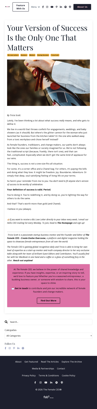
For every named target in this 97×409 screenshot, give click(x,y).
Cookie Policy (68, 375)
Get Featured (31, 361)
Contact (61, 368)
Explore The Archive (72, 361)
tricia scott (55, 55)
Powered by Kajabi (48, 403)
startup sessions (42, 55)
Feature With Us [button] (20, 7)
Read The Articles (50, 361)
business (24, 55)
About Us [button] (82, 6)
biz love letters (13, 55)
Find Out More (48, 300)
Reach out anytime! (23, 260)
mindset (32, 55)
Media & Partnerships (43, 368)
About (18, 361)
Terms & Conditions (49, 375)
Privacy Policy (29, 375)
